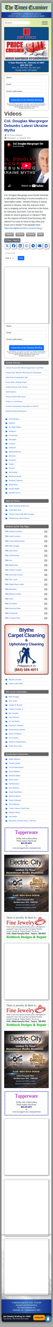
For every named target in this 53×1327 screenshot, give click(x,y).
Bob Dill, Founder (15, 680)
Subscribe (39, 1317)
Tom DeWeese (14, 804)
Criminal (12, 444)
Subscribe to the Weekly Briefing (26, 100)
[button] (7, 246)
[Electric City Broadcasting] (26, 883)
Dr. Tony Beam (14, 721)
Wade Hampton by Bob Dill (19, 506)
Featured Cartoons (16, 480)
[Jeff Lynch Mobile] (26, 49)
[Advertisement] (26, 295)
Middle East (13, 565)
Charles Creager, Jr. (16, 709)
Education (12, 440)
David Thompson (15, 734)
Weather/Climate (15, 476)
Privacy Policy (40, 105)
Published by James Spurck (19, 518)
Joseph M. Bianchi (15, 705)
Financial (12, 460)
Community (13, 435)
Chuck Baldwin (14, 772)
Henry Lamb (13, 780)
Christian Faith (14, 618)
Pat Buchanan (14, 784)
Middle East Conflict (16, 584)
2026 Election (14, 556)
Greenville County (16, 575)
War (40, 234)
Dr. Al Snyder (13, 738)
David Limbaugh (15, 800)
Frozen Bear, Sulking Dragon (16, 382)
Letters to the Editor (16, 684)
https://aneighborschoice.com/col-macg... (23, 228)
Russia (20, 234)
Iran (10, 560)
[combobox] (17, 23)
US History (13, 604)
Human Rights (14, 489)
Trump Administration (17, 541)
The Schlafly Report (16, 767)
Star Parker (13, 817)
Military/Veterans (15, 452)
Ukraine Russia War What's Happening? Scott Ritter (25, 368)
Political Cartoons (15, 531)
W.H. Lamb (13, 580)
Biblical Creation (15, 594)
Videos (9, 234)
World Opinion (11, 392)
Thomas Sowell (14, 763)
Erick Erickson (14, 788)
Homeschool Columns (17, 730)
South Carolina (14, 536)
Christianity (13, 613)
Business (12, 456)
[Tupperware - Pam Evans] (26, 839)
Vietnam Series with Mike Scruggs (21, 514)
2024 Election (14, 419)
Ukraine (31, 234)
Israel (11, 599)
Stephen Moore (14, 812)
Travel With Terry (15, 510)
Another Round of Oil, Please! (17, 387)
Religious (12, 431)
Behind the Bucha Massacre (16, 411)
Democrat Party (15, 608)
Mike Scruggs (14, 546)
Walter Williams (14, 759)
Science (12, 468)
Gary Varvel (13, 551)
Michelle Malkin (14, 776)
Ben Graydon (14, 713)
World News (13, 485)
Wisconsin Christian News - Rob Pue (22, 821)
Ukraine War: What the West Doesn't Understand (23, 373)
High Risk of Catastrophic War (17, 377)
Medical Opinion (15, 796)
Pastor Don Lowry (15, 746)
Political (12, 423)
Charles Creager (15, 570)
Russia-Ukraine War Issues (16, 397)
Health (11, 464)
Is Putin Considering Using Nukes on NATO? (22, 406)
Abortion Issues (14, 493)
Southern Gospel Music (17, 742)
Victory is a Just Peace (14, 401)
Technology (13, 472)
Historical (12, 448)
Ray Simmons (14, 717)
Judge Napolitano (15, 792)
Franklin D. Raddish (16, 726)
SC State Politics (15, 427)
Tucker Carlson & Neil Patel (19, 808)
